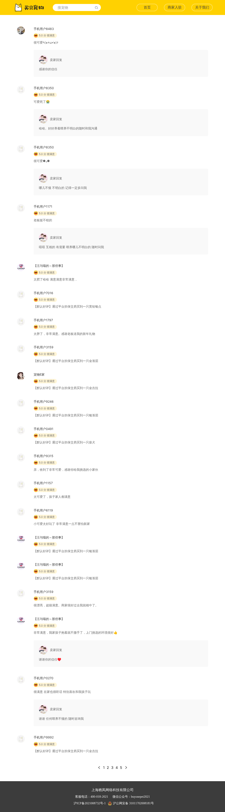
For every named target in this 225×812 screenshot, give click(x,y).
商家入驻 (175, 7)
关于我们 (202, 7)
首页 (147, 7)
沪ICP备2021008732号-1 (90, 803)
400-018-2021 (99, 796)
